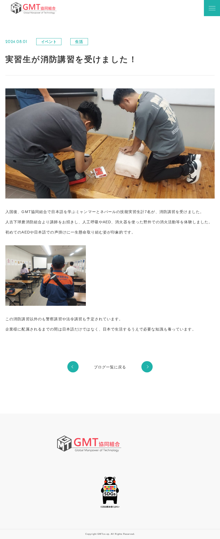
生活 (79, 41)
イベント (49, 41)
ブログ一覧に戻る (110, 367)
